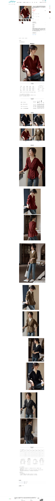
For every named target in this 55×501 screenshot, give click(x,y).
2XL (38, 16)
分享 (33, 34)
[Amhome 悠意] (12, 2)
